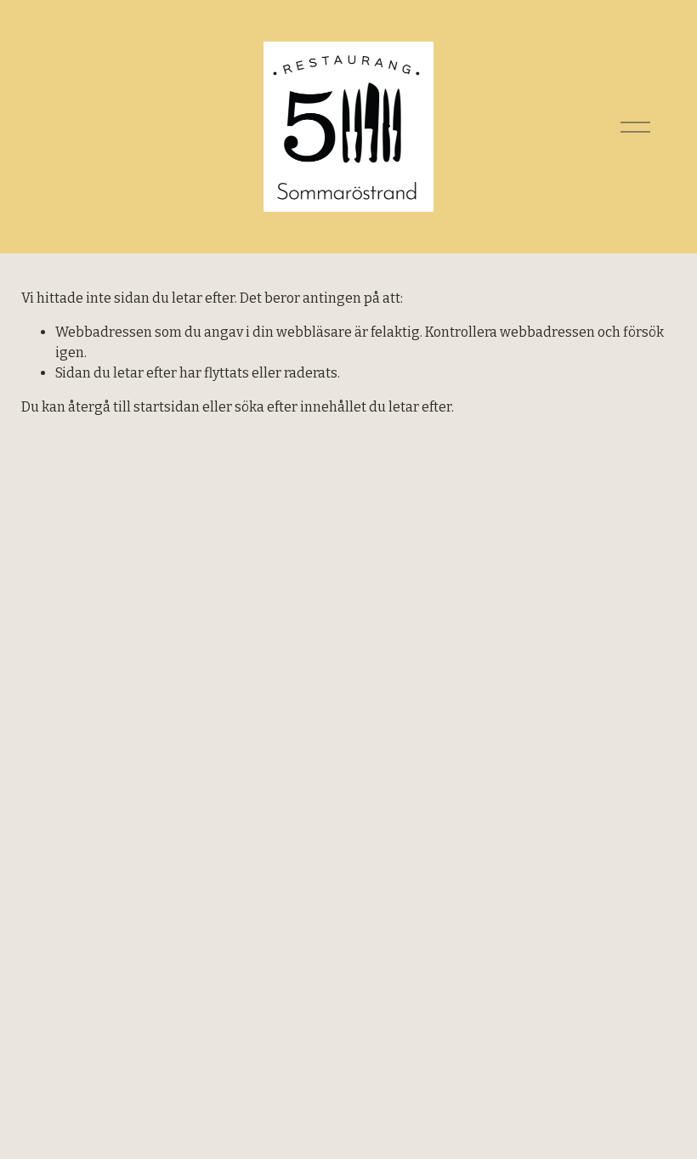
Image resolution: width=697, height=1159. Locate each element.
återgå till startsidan (134, 407)
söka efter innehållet (300, 407)
